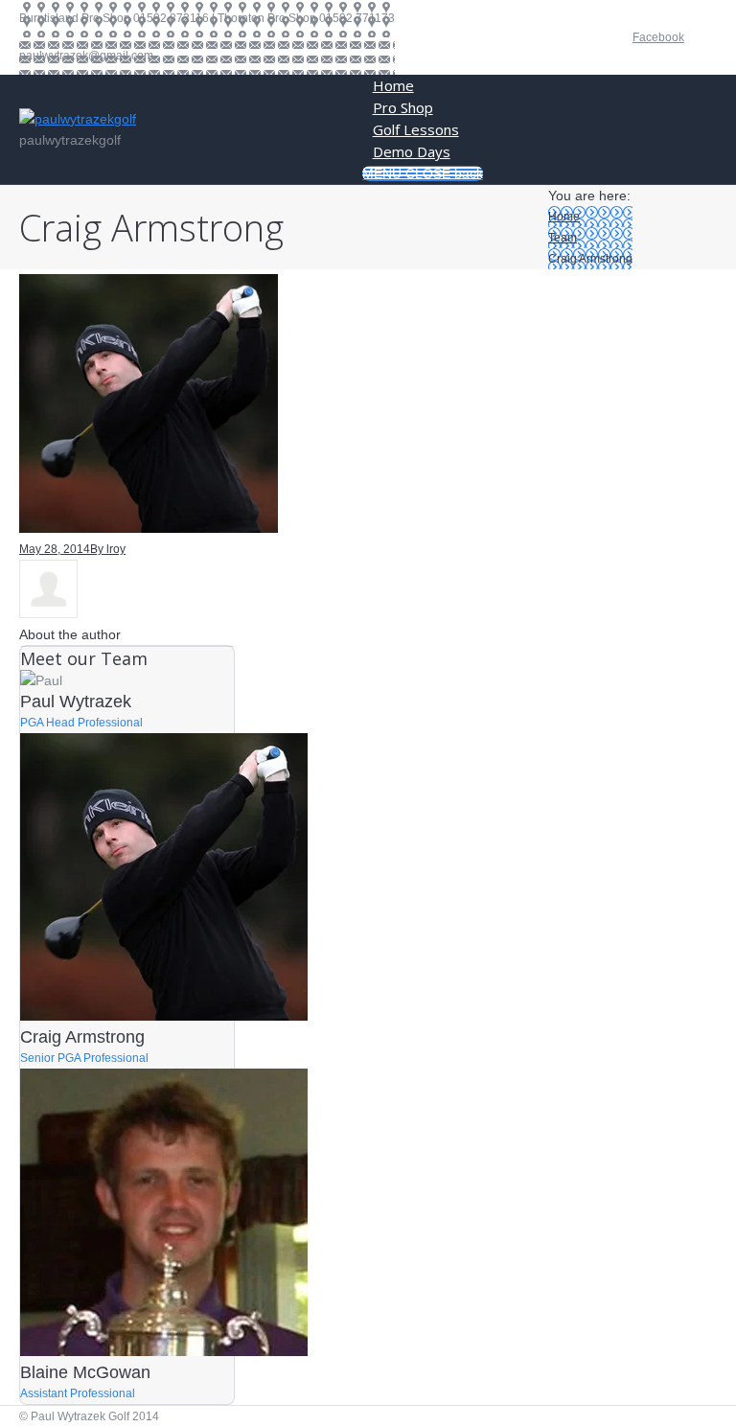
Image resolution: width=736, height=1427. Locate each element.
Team (562, 237)
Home (564, 216)
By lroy (108, 549)
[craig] (148, 528)
